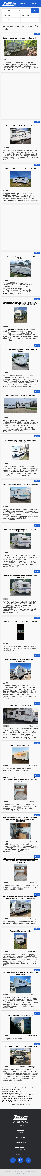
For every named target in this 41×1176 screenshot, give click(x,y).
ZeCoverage (20, 1137)
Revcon (15, 1100)
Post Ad (33, 3)
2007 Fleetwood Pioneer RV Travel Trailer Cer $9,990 (20, 350)
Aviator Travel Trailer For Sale (11, 1090)
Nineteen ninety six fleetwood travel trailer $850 (20, 38)
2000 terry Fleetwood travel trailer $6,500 (20, 169)
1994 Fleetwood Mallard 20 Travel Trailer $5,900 (20, 485)
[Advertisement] (20, 97)
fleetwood (10, 151)
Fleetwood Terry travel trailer (20, 931)
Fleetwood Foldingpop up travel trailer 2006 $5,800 (20, 257)
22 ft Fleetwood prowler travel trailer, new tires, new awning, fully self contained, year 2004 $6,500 (20, 779)
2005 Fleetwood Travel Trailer (20, 706)
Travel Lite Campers (31, 1088)
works (5, 294)
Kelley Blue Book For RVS (25, 1098)
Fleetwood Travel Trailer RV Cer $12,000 (20, 126)
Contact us (20, 1154)
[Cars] (14, 1122)
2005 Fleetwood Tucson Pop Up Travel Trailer (20, 1046)
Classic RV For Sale (25, 1100)
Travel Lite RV (19, 1088)
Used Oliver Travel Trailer (10, 1095)
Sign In (22, 3)
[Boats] (23, 1122)
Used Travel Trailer (8, 1088)
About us (20, 1130)
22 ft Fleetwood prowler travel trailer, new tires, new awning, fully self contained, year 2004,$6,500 (20, 819)
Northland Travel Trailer (26, 1095)
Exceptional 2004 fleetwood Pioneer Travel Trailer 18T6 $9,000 (20, 441)
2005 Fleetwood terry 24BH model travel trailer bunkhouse (20, 973)
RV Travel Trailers (8, 1102)
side (8, 64)
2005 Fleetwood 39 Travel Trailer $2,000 (20, 395)
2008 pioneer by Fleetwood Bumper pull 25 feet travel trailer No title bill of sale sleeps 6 (20, 897)
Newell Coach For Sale (9, 1098)
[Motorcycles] (27, 1122)
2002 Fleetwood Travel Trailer (20, 745)
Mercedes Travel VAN (24, 1097)
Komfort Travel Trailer (9, 1097)
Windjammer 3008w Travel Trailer (12, 1093)
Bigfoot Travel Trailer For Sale (11, 1091)
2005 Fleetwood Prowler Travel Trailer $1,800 (20, 622)
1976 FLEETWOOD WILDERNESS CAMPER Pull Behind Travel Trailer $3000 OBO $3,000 (20, 304)
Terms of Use (21, 1142)
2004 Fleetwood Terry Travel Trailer (20, 1015)
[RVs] (18, 1122)
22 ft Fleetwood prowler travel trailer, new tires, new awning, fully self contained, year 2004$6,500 (20, 860)
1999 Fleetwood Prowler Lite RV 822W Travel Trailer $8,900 (20, 530)
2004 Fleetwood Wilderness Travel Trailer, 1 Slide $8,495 (20, 660)
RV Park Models (7, 1100)
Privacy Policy (20, 1147)
